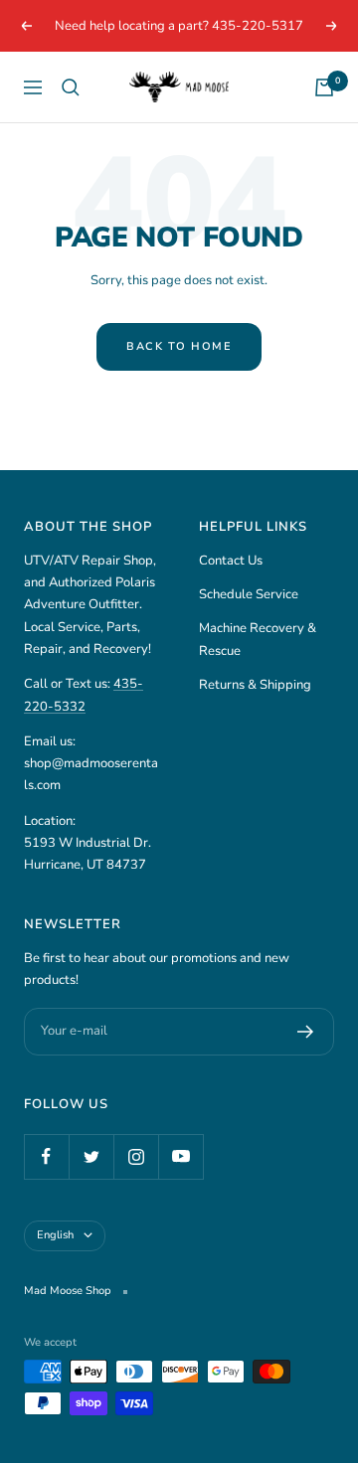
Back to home (179, 346)
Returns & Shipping (255, 685)
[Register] (305, 1032)
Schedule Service (248, 594)
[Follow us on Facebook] (46, 1156)
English (55, 1234)
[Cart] (324, 87)
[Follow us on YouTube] (180, 1156)
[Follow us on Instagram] (135, 1156)
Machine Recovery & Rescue (257, 639)
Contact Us (231, 560)
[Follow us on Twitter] (91, 1156)
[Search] (71, 87)
